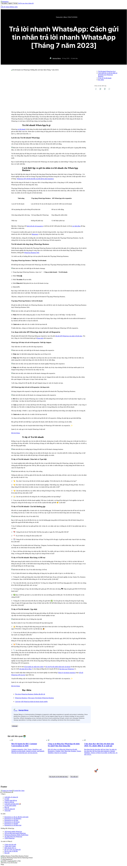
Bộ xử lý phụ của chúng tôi (12, 849)
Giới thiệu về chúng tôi (11, 797)
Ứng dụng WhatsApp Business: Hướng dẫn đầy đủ (30, 694)
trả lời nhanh (21, 129)
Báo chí (6, 807)
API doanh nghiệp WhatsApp (13, 831)
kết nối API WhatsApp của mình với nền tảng (68, 336)
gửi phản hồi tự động (25, 669)
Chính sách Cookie (10, 846)
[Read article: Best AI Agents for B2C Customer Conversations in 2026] (12, 740)
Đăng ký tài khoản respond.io (67, 672)
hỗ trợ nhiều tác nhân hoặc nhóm (34, 666)
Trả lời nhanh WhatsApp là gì (106, 71)
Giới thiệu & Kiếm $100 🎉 (12, 804)
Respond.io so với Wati (11, 820)
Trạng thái (7, 810)
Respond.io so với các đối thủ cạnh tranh (16, 817)
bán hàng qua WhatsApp (66, 669)
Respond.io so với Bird (11, 823)
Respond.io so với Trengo (12, 822)
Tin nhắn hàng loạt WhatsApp (13, 836)
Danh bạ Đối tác (9, 802)
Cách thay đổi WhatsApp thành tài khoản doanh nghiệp (31, 701)
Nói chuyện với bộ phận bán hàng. (58, 776)
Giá (19, 3)
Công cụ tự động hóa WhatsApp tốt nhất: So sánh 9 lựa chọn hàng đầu (64, 745)
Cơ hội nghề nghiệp (10, 805)
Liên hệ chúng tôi (6, 7)
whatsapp (14, 726)
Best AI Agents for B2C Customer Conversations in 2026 (24, 745)
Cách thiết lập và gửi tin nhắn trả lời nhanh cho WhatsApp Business (107, 74)
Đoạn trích (40, 338)
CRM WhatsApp (9, 838)
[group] (63, 792)
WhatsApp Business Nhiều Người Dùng (16, 835)
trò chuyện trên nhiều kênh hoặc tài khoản (57, 666)
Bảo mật (6, 853)
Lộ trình (6, 799)
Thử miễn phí (74, 776)
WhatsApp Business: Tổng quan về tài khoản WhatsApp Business (34, 698)
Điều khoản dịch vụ (10, 848)
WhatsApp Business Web (31, 252)
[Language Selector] (1, 5)
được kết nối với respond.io (35, 226)
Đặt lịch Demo (15, 433)
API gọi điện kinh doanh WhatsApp (15, 833)
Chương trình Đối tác (10, 800)
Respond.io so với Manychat (12, 825)
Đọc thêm (101, 79)
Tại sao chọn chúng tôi (27, 3)
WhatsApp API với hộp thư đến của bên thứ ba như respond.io (35, 179)
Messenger (35, 234)
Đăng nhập (14, 7)
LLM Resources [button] (7, 792)
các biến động (76, 226)
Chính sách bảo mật (10, 844)
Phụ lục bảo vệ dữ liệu (11, 851)
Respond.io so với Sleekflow (12, 818)
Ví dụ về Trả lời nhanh (104, 78)
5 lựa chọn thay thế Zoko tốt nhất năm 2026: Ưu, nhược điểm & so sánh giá (99, 745)
